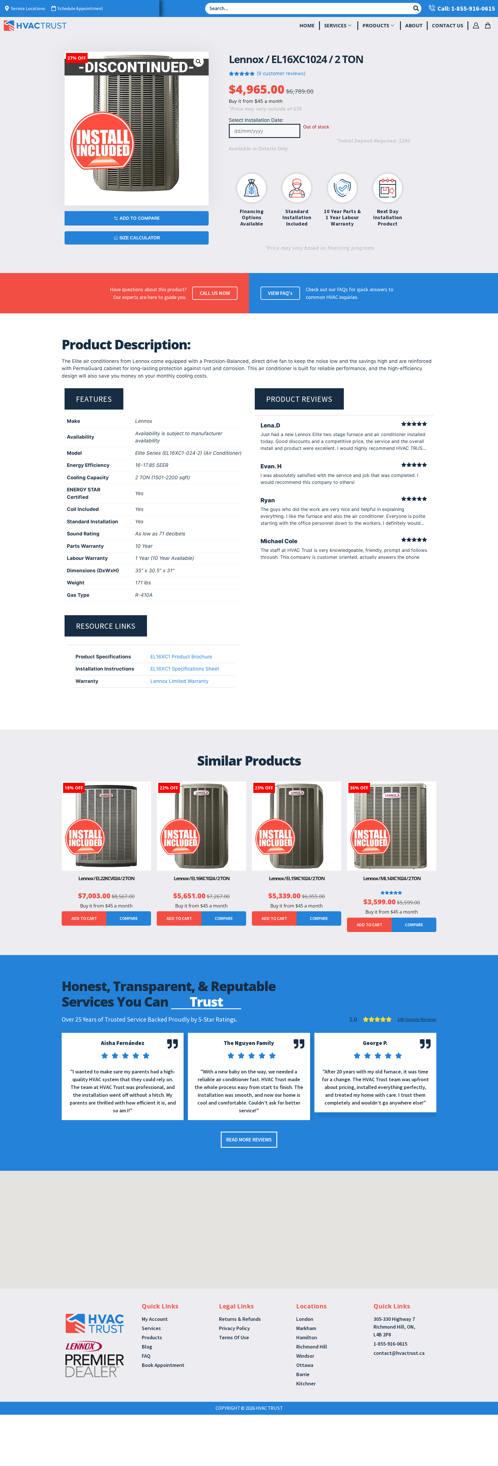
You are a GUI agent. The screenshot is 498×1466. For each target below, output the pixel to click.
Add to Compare (140, 218)
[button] (198, 61)
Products (376, 25)
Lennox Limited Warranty (179, 681)
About (413, 25)
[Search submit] (416, 8)
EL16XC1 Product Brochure (181, 657)
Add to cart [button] (84, 918)
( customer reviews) (280, 73)
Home (307, 25)
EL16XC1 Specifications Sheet (184, 669)
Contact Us (447, 25)
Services (335, 25)
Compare (129, 918)
